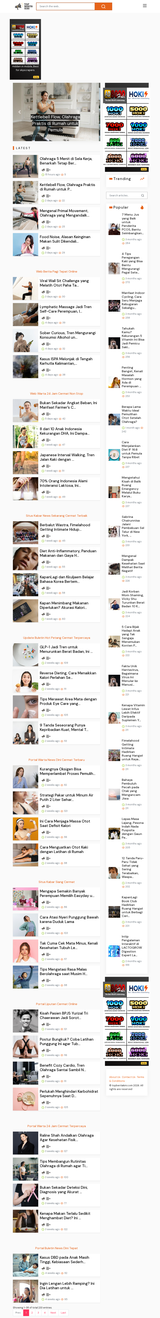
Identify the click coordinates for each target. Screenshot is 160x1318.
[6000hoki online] (32, 60)
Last (63, 1312)
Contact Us (128, 1077)
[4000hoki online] (18, 60)
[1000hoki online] (18, 35)
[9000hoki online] (32, 43)
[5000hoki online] (32, 35)
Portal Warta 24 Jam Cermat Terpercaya (57, 1126)
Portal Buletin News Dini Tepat (56, 1248)
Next (53, 1312)
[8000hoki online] (18, 27)
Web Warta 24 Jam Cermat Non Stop (56, 394)
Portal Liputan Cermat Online (56, 1004)
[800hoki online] (18, 52)
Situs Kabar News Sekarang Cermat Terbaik (56, 516)
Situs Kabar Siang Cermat (57, 882)
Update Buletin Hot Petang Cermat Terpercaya (56, 638)
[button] (19, 112)
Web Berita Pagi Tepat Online (56, 271)
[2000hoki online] (32, 52)
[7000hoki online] (18, 43)
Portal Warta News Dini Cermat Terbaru (57, 760)
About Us (114, 1077)
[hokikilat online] (32, 27)
